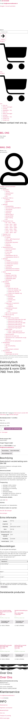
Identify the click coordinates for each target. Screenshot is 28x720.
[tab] (5, 450)
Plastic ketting (9, 217)
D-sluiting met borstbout (11, 262)
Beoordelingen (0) (7, 453)
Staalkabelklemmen (8, 247)
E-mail (2, 576)
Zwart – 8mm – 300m (11, 226)
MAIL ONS (5, 147)
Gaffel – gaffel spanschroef (15, 331)
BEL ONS (4, 133)
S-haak (10, 301)
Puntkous (7, 244)
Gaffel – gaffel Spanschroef (12, 239)
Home (1, 355)
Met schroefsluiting (10, 345)
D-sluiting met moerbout (11, 263)
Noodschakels (9, 295)
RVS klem (7, 254)
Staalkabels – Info (7, 110)
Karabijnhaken (6, 342)
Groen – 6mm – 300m (11, 224)
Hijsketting (8, 212)
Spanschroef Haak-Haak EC (15, 321)
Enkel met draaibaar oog (14, 290)
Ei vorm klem (8, 252)
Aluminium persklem (10, 249)
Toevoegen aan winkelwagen (13, 428)
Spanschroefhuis (9, 334)
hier (6, 500)
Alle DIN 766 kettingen (6, 510)
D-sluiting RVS (9, 265)
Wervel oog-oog (9, 314)
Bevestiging (6, 281)
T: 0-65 (2, 698)
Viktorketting (8, 209)
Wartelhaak (8, 280)
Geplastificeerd (9, 193)
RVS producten (6, 235)
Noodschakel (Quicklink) (11, 242)
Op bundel (8, 194)
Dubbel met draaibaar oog (15, 293)
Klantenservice (3, 705)
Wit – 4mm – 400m (10, 222)
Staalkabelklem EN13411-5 (12, 257)
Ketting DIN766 (9, 216)
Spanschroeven (7, 316)
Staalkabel (8, 245)
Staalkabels (6, 189)
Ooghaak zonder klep (11, 275)
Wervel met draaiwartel (11, 313)
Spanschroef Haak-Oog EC (15, 324)
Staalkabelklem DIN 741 (11, 255)
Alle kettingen (3, 513)
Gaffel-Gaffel (8, 329)
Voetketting (8, 211)
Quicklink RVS (11, 299)
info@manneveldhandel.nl (11, 3)
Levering (5, 108)
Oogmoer (10, 306)
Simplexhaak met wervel (11, 354)
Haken (4, 272)
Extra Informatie (4, 416)
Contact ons (6, 118)
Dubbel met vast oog (13, 291)
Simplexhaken (6, 350)
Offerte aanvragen (7, 107)
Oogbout (10, 304)
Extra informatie (14, 450)
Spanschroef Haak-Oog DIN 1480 (16, 322)
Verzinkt (7, 191)
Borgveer (7, 285)
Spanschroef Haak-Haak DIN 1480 (17, 319)
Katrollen (7, 286)
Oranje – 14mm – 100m (11, 231)
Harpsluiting (8, 267)
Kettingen (5, 204)
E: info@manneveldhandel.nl (7, 695)
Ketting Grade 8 (9, 214)
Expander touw (7, 234)
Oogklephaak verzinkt (11, 277)
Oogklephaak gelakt (10, 278)
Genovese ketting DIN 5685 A (13, 208)
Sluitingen (5, 258)
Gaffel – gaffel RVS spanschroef (16, 332)
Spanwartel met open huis (12, 336)
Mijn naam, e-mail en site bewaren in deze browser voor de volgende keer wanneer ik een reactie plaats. (13, 584)
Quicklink (10, 298)
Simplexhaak (8, 352)
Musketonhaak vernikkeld (12, 349)
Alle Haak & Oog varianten (12, 318)
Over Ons (6, 677)
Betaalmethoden (4, 710)
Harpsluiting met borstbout (12, 270)
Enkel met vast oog (13, 288)
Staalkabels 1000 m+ (8, 198)
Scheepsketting (9, 206)
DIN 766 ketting (13, 355)
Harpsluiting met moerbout (12, 268)
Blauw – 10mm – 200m (11, 227)
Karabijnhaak (8, 240)
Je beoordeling (4, 563)
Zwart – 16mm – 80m (10, 232)
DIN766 (11, 414)
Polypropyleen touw (8, 221)
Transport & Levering (5, 715)
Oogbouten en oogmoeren (12, 303)
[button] (3, 432)
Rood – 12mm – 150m (10, 229)
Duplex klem (8, 250)
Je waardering (4, 559)
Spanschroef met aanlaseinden (13, 341)
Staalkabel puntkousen (11, 308)
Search (2, 29)
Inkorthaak (8, 273)
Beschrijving (5, 450)
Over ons (5, 105)
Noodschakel (11, 296)
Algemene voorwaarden (6, 707)
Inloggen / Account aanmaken (7, 6)
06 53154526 (5, 1)
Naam (2, 571)
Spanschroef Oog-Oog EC (15, 327)
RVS (6, 196)
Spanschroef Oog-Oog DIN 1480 (16, 326)
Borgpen (7, 283)
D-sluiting (7, 237)
